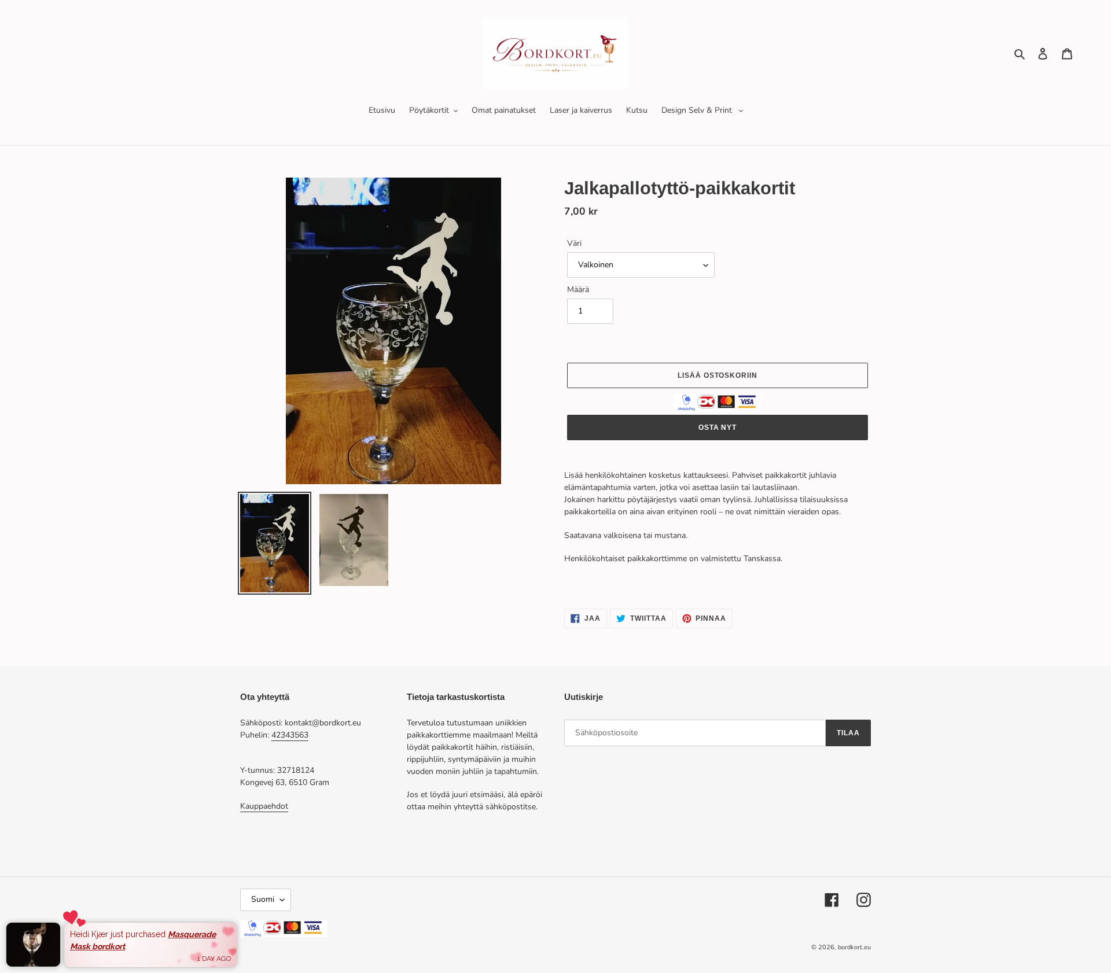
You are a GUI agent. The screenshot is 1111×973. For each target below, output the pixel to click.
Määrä (578, 289)
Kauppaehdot (264, 806)
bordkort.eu (854, 947)
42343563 (289, 734)
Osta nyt (717, 427)
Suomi (262, 899)
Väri (574, 243)
